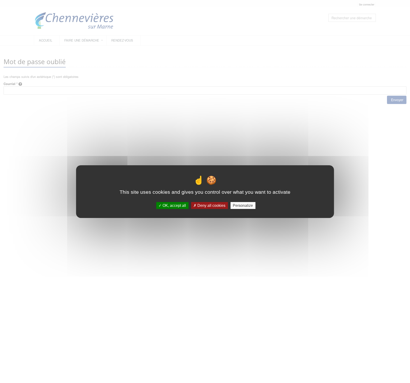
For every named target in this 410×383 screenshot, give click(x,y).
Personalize (243, 205)
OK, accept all (174, 205)
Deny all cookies (210, 205)
